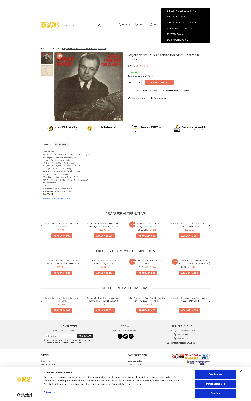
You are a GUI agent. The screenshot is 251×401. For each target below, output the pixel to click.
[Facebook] (120, 336)
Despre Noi (45, 361)
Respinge (215, 393)
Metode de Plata (48, 364)
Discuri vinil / (55, 48)
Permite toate (215, 374)
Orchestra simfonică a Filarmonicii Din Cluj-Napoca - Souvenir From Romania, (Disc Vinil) (189, 262)
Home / (44, 48)
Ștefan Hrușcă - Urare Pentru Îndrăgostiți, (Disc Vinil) (147, 225)
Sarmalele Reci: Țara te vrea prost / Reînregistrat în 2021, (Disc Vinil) (104, 225)
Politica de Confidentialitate (72, 342)
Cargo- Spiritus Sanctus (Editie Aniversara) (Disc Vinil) (104, 262)
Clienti (45, 355)
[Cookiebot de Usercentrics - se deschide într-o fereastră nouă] (24, 395)
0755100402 (184, 334)
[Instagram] (131, 336)
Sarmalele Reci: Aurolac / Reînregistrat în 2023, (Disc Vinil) (189, 225)
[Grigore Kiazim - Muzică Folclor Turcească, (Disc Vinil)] (88, 86)
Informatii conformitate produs (56, 198)
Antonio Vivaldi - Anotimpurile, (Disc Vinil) (146, 262)
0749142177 (184, 338)
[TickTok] (125, 336)
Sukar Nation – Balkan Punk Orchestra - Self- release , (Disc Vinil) (147, 299)
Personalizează (214, 384)
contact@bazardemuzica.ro (184, 342)
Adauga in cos (159, 82)
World (50, 194)
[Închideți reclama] (241, 371)
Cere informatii (160, 98)
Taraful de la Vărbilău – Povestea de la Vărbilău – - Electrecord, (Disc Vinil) (61, 262)
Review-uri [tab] (61, 144)
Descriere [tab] (47, 144)
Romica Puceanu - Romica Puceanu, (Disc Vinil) (61, 225)
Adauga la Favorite (138, 98)
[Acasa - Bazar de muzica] (50, 25)
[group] (88, 86)
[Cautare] (99, 25)
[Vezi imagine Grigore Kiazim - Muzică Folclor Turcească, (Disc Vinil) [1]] (47, 71)
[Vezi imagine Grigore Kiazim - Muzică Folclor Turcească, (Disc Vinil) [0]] (47, 58)
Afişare (47, 392)
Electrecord (132, 59)
